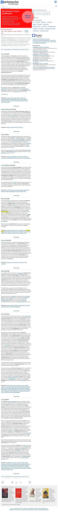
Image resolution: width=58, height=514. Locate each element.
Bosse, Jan (15, 385)
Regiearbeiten (24, 297)
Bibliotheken (27, 391)
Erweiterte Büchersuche (5, 8)
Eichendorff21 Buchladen (44, 509)
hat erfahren (28, 143)
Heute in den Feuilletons (6, 29)
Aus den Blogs (16, 49)
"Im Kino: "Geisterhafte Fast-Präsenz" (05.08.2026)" (44, 67)
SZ (3, 49)
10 (46, 13)
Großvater (27, 210)
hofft (20, 79)
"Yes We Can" (15, 204)
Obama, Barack (4, 389)
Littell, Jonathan (14, 262)
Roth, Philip (3, 306)
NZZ (25, 49)
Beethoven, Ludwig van (13, 462)
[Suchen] (56, 6)
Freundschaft (44, 26)
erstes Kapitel (4, 221)
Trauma (2, 102)
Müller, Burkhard (19, 190)
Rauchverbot (3, 158)
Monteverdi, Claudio (8, 391)
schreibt (14, 182)
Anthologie (24, 300)
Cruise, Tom (22, 98)
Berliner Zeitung (8, 49)
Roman (29, 90)
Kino (46, 508)
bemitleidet (7, 80)
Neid (12, 468)
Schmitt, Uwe (21, 231)
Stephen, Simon (23, 233)
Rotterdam (3, 100)
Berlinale (8, 127)
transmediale (17, 450)
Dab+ (22, 158)
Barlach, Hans (9, 385)
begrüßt (12, 167)
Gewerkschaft (15, 464)
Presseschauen (16, 508)
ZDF (17, 466)
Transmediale (7, 344)
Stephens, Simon (11, 233)
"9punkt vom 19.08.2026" (41, 47)
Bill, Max (8, 156)
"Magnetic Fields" (11, 379)
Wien (18, 233)
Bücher (21, 508)
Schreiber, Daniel (9, 100)
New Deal (27, 388)
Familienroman (46, 24)
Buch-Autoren (26, 508)
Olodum (19, 405)
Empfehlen (27, 31)
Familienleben (13, 156)
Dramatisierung (4, 88)
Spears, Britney (23, 468)
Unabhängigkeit (12, 191)
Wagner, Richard (19, 191)
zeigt (11, 288)
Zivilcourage (7, 102)
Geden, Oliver (9, 464)
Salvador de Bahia (12, 401)
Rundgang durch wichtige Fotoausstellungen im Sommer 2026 (44, 40)
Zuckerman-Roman (5, 300)
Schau (11, 150)
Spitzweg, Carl (4, 233)
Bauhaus (34, 24)
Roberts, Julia (15, 231)
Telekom (14, 466)
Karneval (9, 468)
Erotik (24, 191)
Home (12, 508)
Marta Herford (17, 158)
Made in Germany (14, 388)
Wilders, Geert (9, 306)
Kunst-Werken (23, 448)
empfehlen (27, 58)
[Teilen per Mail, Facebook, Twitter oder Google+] (12, 482)
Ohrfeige (25, 99)
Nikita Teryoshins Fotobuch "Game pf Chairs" (41, 38)
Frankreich (9, 262)
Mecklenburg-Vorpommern (50, 28)
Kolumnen (36, 508)
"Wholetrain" (10, 431)
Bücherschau (17, 91)
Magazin (39, 508)
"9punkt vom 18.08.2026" (41, 54)
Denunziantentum (27, 158)
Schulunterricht (17, 468)
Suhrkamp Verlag (10, 158)
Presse (22, 49)
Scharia (18, 389)
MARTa (26, 446)
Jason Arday (49, 22)
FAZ (28, 49)
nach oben (17, 106)
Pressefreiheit (13, 389)
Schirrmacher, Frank (22, 262)
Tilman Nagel (28, 316)
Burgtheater (3, 464)
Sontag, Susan (27, 231)
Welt (20, 49)
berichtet (13, 115)
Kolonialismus (41, 28)
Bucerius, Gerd (21, 385)
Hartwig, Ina (25, 156)
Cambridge (40, 24)
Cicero (6, 386)
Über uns (19, 509)
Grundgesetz (23, 386)
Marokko (28, 305)
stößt (25, 245)
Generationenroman (52, 26)
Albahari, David (24, 100)
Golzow (12, 127)
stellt (19, 139)
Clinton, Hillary (11, 386)
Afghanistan (43, 22)
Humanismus (18, 100)
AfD (33, 22)
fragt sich (21, 82)
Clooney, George (16, 98)
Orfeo (2, 392)
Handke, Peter (20, 156)
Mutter (5, 231)
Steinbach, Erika (21, 465)
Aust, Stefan (9, 230)
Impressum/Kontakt (30, 509)
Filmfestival (7, 56)
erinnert (8, 200)
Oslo (9, 389)
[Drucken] (16, 482)
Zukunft (15, 127)
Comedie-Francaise (8, 392)
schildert (3, 274)
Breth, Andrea (15, 230)
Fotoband (15, 151)
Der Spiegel (20, 230)
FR (12, 49)
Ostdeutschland (36, 30)
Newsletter (24, 509)
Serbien (7, 191)
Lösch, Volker (20, 99)
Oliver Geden (28, 433)
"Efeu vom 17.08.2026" (40, 59)
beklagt (27, 146)
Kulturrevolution (14, 99)
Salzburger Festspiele (44, 30)
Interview (23, 430)
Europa (16, 305)
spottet (13, 136)
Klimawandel (35, 28)
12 (49, 13)
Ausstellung (13, 296)
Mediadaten (11, 509)
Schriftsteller (20, 273)
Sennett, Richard (13, 465)
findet (14, 332)
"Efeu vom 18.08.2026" (40, 50)
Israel (24, 230)
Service (15, 509)
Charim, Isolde (10, 98)
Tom (7, 94)
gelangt (18, 339)
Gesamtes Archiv (35, 17)
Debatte (43, 508)
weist (19, 218)
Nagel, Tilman (22, 388)
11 (47, 13)
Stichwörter (31, 508)
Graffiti (27, 464)
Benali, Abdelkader (10, 305)
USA (16, 233)
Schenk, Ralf (20, 127)
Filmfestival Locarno (36, 26)
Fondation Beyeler (22, 305)
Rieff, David (9, 231)
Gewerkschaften (21, 464)
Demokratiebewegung (5, 99)
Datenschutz (36, 509)
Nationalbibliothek (12, 377)
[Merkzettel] (20, 482)
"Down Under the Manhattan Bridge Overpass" (21, 140)
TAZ (2, 49)
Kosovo (14, 190)
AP (7, 462)
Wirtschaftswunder (16, 306)
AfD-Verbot (38, 22)
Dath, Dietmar (17, 386)
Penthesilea (15, 391)
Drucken (26, 30)
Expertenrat (3, 263)
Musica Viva (20, 466)
